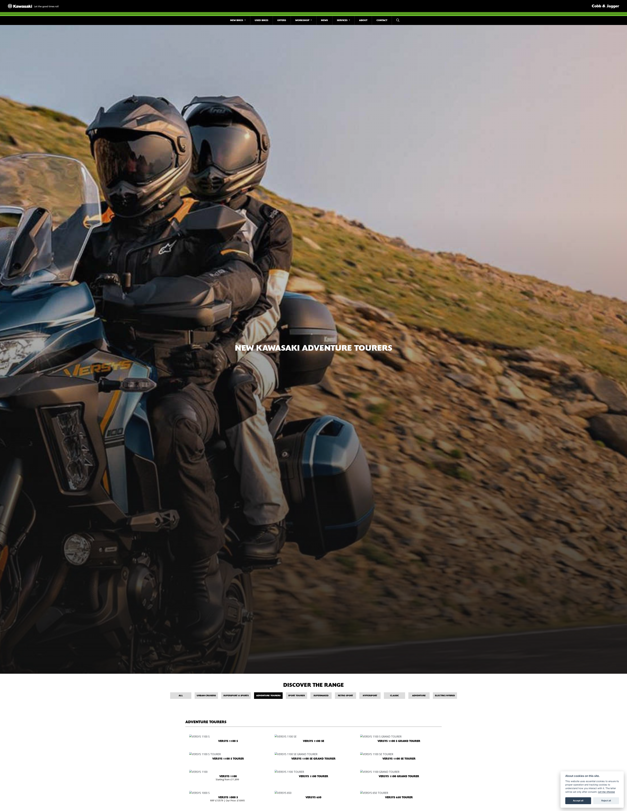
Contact (382, 20)
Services (342, 20)
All (181, 695)
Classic (394, 695)
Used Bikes (261, 20)
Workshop (302, 20)
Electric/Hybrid (445, 695)
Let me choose (606, 791)
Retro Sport (345, 695)
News (324, 20)
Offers (281, 20)
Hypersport (370, 695)
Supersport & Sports (236, 695)
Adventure (419, 695)
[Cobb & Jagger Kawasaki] (33, 6)
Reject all (606, 800)
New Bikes (237, 20)
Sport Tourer (296, 695)
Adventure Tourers (268, 695)
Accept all (578, 800)
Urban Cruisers (206, 695)
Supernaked (321, 695)
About (363, 20)
